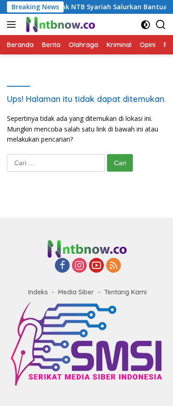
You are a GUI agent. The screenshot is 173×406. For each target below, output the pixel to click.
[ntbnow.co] (59, 24)
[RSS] (113, 266)
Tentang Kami (125, 292)
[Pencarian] (160, 24)
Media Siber (76, 292)
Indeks (38, 292)
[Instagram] (79, 266)
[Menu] (13, 24)
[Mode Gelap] (145, 24)
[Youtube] (96, 266)
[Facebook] (62, 266)
